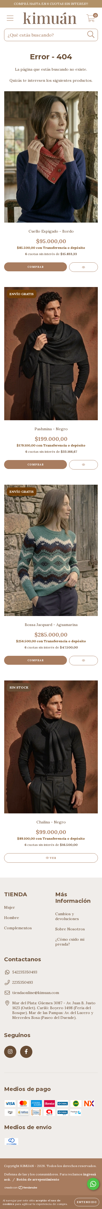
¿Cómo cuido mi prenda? (69, 942)
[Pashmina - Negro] (83, 465)
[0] (90, 19)
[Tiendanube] (21, 1188)
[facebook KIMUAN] (26, 1052)
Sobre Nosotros (70, 929)
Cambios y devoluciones (67, 916)
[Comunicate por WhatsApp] (93, 1184)
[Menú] (10, 18)
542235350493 (24, 972)
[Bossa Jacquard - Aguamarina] (83, 660)
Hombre (11, 917)
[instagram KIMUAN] (10, 1052)
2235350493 (22, 982)
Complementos (18, 928)
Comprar (35, 267)
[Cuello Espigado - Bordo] (83, 267)
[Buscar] (91, 34)
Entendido (87, 1202)
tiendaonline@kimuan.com (35, 992)
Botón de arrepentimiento (38, 1179)
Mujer (9, 907)
